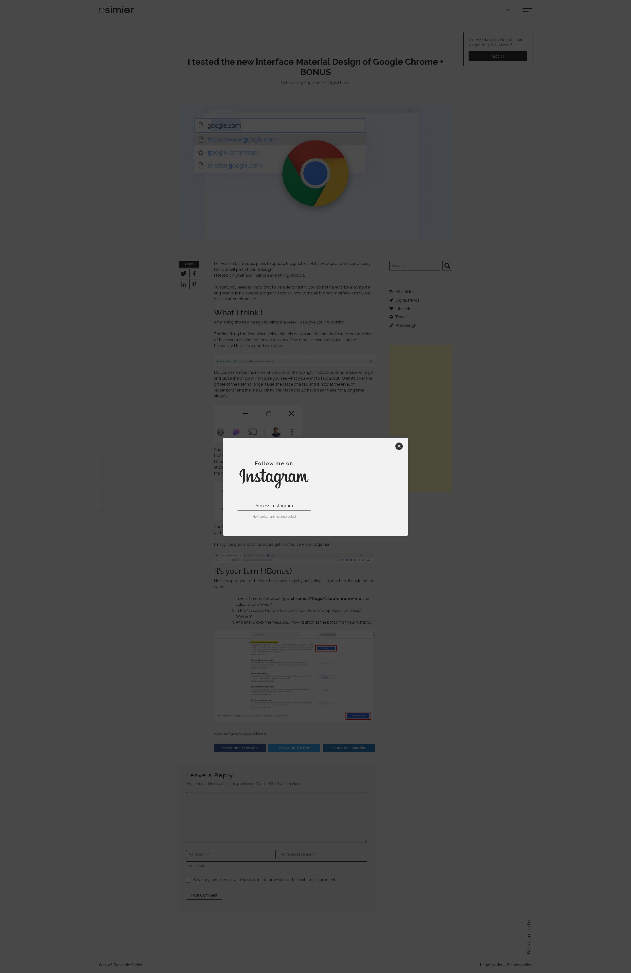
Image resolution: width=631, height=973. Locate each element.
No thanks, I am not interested (274, 516)
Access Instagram (274, 505)
